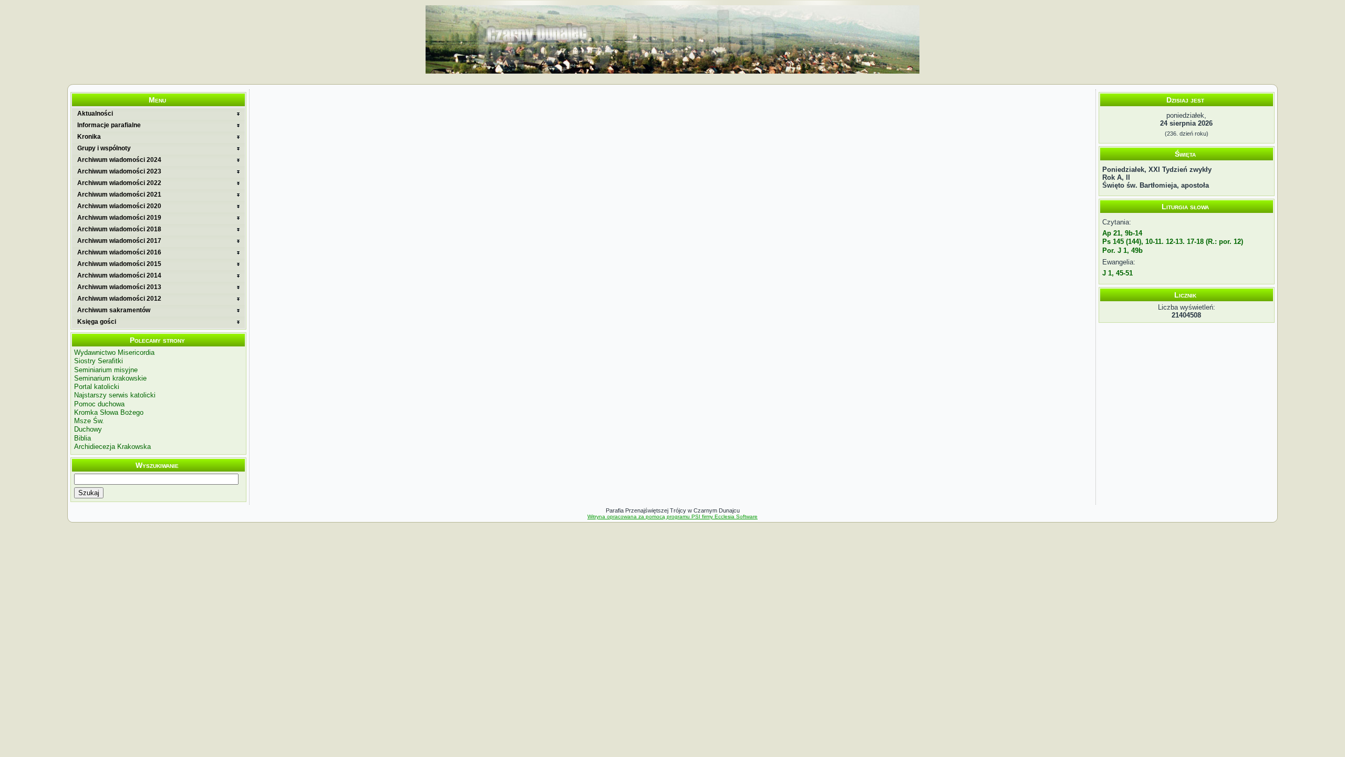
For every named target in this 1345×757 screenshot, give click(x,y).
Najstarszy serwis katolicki (115, 395)
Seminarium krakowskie (110, 378)
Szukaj (88, 493)
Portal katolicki (96, 387)
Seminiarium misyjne (106, 370)
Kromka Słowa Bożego (108, 412)
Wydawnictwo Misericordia (114, 352)
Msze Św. (89, 421)
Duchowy (88, 429)
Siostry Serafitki (98, 361)
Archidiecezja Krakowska (112, 447)
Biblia (82, 438)
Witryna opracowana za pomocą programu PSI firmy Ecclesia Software (672, 516)
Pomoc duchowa (99, 404)
